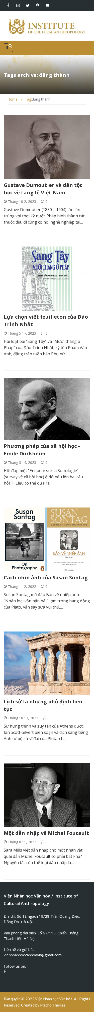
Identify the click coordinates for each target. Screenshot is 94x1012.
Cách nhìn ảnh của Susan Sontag (46, 577)
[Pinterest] (37, 5)
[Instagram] (18, 5)
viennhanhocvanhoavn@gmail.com (33, 954)
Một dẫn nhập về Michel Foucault (46, 833)
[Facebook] (8, 5)
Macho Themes (52, 1005)
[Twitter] (27, 5)
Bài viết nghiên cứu (27, 176)
